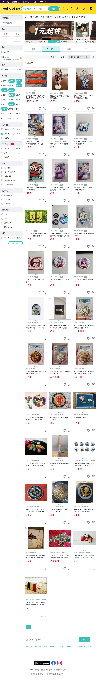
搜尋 (85, 639)
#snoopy (52, 646)
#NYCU (82, 646)
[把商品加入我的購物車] (44, 108)
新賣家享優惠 (89, 42)
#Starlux (34, 646)
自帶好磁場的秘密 (31, 42)
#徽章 (89, 646)
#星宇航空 (43, 646)
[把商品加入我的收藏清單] (40, 108)
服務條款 (34, 674)
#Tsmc (68, 646)
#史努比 (60, 646)
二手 (87, 49)
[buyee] (11, 58)
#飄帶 (27, 646)
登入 (67, 8)
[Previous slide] (26, 79)
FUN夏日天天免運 (78, 42)
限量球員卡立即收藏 (66, 42)
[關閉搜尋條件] (34, 8)
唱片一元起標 (54, 42)
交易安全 (62, 674)
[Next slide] (45, 79)
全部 (33, 49)
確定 (17, 40)
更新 (63, 670)
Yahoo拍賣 (11, 8)
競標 (69, 49)
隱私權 (42, 674)
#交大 (75, 646)
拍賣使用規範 (51, 674)
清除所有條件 (15, 243)
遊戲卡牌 (42, 42)
